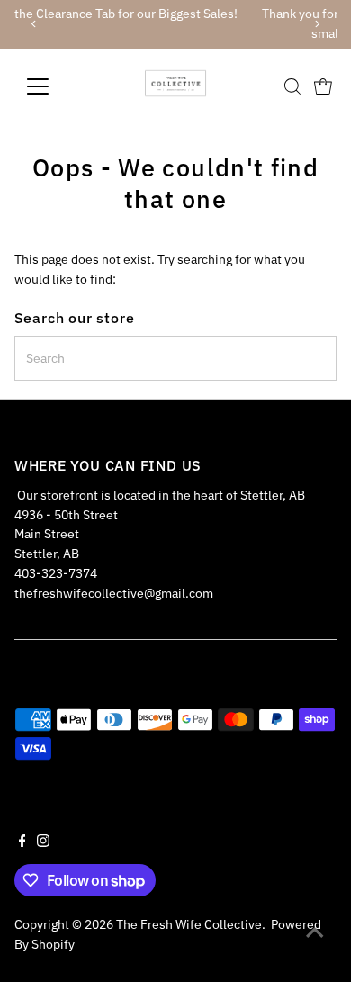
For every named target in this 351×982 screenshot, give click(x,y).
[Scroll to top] (315, 932)
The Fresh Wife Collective (189, 924)
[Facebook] (22, 842)
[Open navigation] (52, 86)
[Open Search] (292, 86)
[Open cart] (323, 86)
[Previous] (34, 24)
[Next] (316, 24)
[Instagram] (43, 842)
